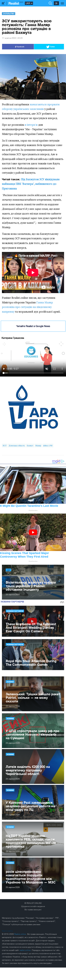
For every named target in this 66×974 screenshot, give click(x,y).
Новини (10, 682)
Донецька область (17, 445)
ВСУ (5, 445)
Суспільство (8, 14)
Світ (8, 570)
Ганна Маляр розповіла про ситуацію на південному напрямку (27, 307)
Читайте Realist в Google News (33, 326)
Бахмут (30, 445)
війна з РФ (47, 445)
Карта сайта (7, 931)
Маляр (38, 445)
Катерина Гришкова (13, 338)
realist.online (25, 950)
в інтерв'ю (31, 125)
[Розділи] (62, 1)
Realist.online (20, 934)
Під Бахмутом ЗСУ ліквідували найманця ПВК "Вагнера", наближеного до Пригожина (31, 184)
